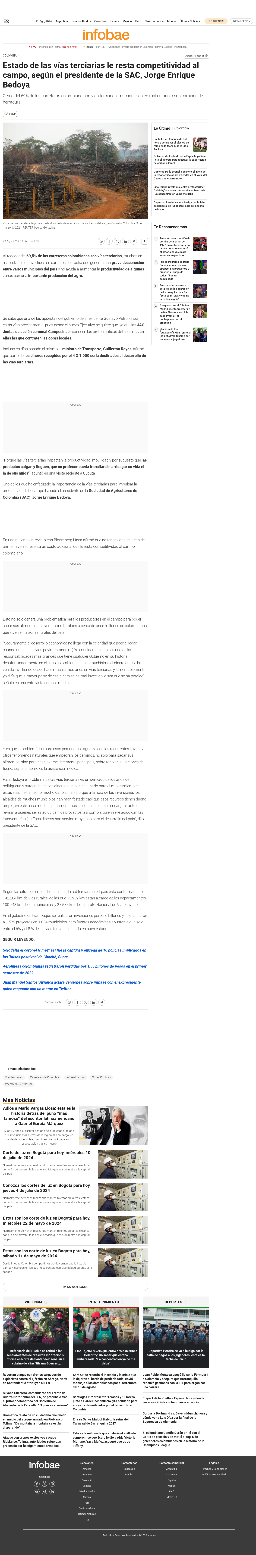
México (127, 21)
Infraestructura (76, 1077)
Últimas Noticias (189, 21)
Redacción (129, 1468)
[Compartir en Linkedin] (125, 241)
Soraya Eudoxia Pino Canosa (171, 47)
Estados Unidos (81, 21)
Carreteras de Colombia (44, 1077)
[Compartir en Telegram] (133, 241)
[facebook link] (37, 1484)
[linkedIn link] (52, 1491)
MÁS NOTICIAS (75, 1287)
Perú (138, 21)
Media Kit (172, 1497)
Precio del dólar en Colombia (137, 47)
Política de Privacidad (214, 1474)
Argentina (61, 21)
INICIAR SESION (241, 21)
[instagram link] (52, 1484)
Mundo (171, 21)
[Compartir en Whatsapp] (101, 241)
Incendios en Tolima (58, 47)
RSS (87, 1519)
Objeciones (114, 47)
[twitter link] (44, 1484)
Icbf (98, 47)
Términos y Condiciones (214, 1468)
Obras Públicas (101, 1077)
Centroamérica (154, 21)
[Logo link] (106, 34)
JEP (104, 47)
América (87, 1468)
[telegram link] (44, 1491)
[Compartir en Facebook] (109, 241)
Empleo (129, 1474)
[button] (6, 21)
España (114, 21)
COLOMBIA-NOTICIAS (18, 1084)
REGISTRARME (216, 21)
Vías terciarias (14, 1077)
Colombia (100, 21)
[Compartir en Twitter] (117, 241)
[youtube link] (37, 1491)
